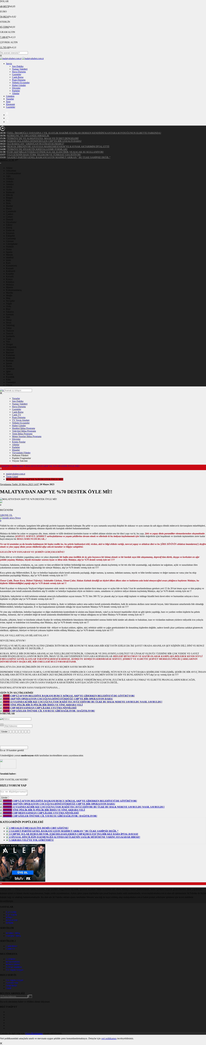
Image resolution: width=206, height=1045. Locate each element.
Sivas (8, 322)
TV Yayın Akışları (20, 420)
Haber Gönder (19, 85)
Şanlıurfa (10, 336)
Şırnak (9, 363)
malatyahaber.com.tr (15, 474)
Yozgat (9, 344)
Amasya (10, 178)
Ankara (9, 181)
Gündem (10, 96)
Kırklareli (10, 271)
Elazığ (9, 227)
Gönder (4, 731)
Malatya (10, 284)
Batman (9, 360)
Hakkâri (10, 246)
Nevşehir (10, 301)
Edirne (9, 225)
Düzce (9, 385)
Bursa (9, 208)
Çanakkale (11, 211)
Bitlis (8, 200)
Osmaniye (11, 382)
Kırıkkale (10, 358)
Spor (8, 101)
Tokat (8, 328)
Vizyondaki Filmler (21, 452)
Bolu (8, 203)
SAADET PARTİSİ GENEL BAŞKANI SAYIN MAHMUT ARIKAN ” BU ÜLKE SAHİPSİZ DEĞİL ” (58, 157)
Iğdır (8, 371)
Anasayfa (5, 466)
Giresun (10, 241)
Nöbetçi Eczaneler (21, 82)
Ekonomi (10, 104)
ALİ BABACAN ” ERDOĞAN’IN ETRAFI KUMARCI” (35, 143)
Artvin (9, 187)
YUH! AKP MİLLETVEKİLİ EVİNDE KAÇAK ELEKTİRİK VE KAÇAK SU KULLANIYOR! (55, 152)
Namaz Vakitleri (19, 69)
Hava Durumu (19, 71)
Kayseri (9, 268)
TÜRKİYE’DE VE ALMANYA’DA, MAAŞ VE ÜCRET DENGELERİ (42, 138)
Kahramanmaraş (14, 290)
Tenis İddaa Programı (22, 433)
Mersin (9, 254)
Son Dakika (17, 66)
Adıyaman (11, 170)
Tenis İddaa (11, 985)
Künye (9, 917)
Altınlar (15, 93)
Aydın (9, 189)
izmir (8, 260)
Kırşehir (10, 273)
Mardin (9, 292)
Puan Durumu (18, 80)
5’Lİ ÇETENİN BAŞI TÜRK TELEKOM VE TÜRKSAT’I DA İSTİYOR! (44, 154)
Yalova (9, 374)
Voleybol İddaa (13, 935)
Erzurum (10, 233)
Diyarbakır (11, 222)
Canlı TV (16, 414)
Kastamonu (11, 265)
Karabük (10, 377)
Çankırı (9, 214)
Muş (8, 298)
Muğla (9, 295)
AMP (8, 988)
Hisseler (16, 450)
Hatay (9, 249)
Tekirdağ (10, 325)
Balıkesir (10, 192)
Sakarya (10, 311)
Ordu (8, 306)
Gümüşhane (11, 244)
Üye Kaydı (11, 914)
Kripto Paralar (18, 442)
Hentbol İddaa (13, 933)
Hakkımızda (12, 920)
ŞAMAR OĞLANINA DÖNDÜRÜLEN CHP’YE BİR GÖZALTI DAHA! (44, 141)
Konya (9, 279)
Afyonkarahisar (13, 173)
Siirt (8, 317)
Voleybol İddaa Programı (24, 431)
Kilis (8, 379)
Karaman (10, 355)
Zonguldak (11, 347)
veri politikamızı (109, 1038)
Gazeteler (16, 74)
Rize (8, 309)
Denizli (9, 219)
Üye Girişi (11, 912)
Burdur (9, 206)
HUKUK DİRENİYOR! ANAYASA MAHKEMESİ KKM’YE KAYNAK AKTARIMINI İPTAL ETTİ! (58, 146)
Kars (8, 263)
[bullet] (22, 731)
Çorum (9, 216)
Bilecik (9, 195)
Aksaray (10, 349)
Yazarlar (10, 99)
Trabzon (10, 330)
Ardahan (10, 368)
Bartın (9, 366)
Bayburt (10, 352)
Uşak (8, 339)
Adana (9, 168)
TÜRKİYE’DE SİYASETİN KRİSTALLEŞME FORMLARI (37, 149)
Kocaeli (9, 276)
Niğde (9, 303)
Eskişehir (10, 235)
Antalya (10, 184)
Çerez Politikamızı (34, 1033)
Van (8, 341)
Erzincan (10, 230)
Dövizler (16, 88)
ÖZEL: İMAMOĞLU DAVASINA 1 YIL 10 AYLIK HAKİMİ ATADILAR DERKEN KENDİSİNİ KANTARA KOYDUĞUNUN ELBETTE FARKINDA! (84, 133)
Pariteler (16, 90)
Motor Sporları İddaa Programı (26, 436)
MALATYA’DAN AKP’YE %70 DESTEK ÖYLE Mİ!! (52, 466)
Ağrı (8, 176)
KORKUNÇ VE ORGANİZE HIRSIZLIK (28, 135)
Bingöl (9, 197)
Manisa (9, 287)
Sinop (9, 320)
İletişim (9, 923)
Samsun (10, 314)
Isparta (9, 252)
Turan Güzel (17, 466)
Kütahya (10, 282)
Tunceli (9, 333)
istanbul (9, 257)
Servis (9, 63)
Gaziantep (11, 238)
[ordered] (19, 731)
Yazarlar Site (12, 983)
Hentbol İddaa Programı (23, 428)
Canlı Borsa (17, 77)
